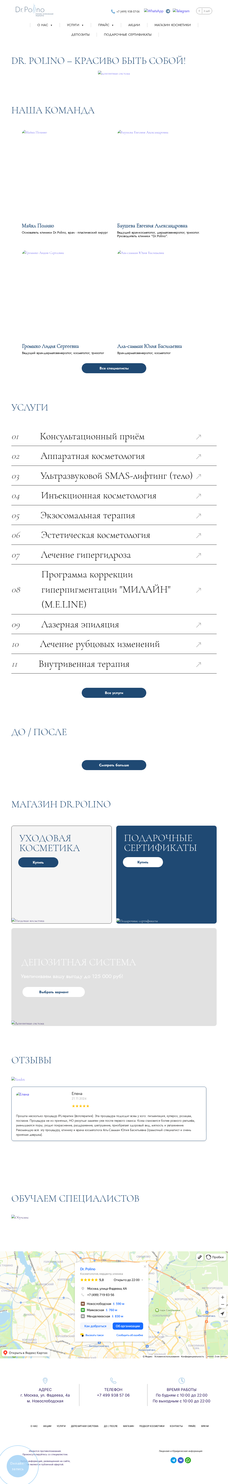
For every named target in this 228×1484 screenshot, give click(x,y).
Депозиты (80, 34)
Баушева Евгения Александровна (152, 225)
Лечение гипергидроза (86, 554)
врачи (205, 1426)
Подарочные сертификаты (127, 34)
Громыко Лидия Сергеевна (50, 346)
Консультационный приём (92, 436)
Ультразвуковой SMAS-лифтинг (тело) (117, 475)
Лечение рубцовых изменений (100, 644)
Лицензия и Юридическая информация (180, 1451)
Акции (134, 25)
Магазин (128, 1426)
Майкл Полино (38, 225)
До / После (111, 1426)
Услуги (75, 25)
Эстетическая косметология (95, 535)
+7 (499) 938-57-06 (128, 12)
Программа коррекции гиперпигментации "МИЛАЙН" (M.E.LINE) (106, 589)
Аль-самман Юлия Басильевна (149, 346)
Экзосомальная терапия (88, 515)
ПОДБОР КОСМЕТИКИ (151, 1426)
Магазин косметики (173, 25)
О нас (45, 25)
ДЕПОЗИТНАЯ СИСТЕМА (84, 1426)
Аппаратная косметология (93, 456)
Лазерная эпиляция (80, 624)
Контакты (176, 1426)
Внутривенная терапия (84, 663)
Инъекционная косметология (99, 495)
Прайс (106, 25)
